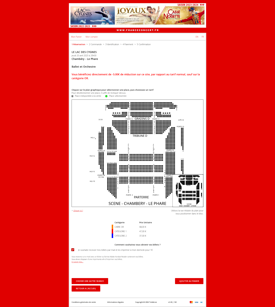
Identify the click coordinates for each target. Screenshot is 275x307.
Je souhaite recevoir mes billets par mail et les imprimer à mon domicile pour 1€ (115, 250)
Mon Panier (76, 36)
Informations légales (115, 302)
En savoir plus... (77, 262)
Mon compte (92, 36)
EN (197, 36)
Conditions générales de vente (84, 302)
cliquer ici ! (78, 210)
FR (203, 36)
